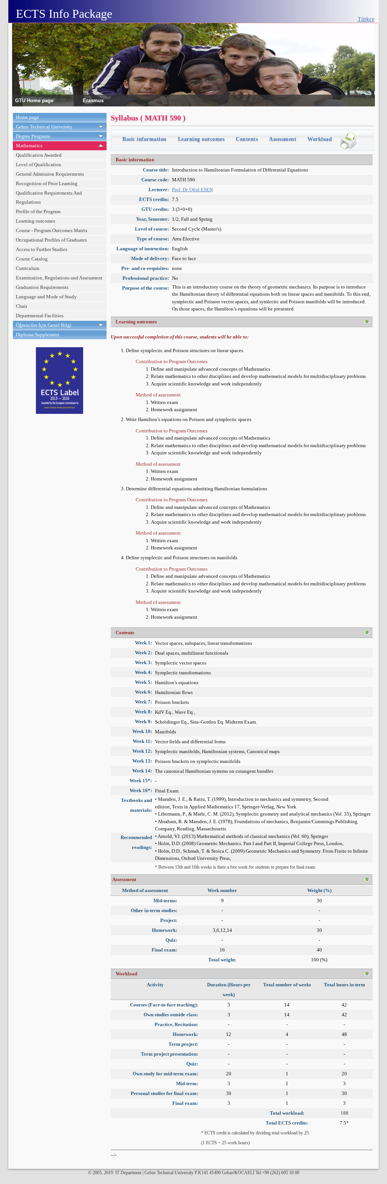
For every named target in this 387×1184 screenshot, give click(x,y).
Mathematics (29, 145)
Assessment (282, 139)
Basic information (144, 139)
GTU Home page (34, 100)
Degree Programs (33, 136)
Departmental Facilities (39, 315)
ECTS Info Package (64, 13)
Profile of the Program (38, 211)
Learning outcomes (35, 221)
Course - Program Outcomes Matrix (52, 230)
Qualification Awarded (39, 155)
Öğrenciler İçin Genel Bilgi (43, 325)
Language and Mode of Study (46, 297)
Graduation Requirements (42, 287)
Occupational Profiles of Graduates (51, 240)
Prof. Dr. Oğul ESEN (192, 189)
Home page (27, 117)
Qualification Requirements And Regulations (49, 197)
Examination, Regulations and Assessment (59, 278)
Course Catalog (32, 259)
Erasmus (93, 100)
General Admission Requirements (50, 174)
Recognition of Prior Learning (46, 183)
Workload (320, 139)
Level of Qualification (38, 164)
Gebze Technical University (44, 126)
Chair (21, 306)
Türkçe (366, 19)
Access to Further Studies (41, 249)
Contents (247, 139)
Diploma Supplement (37, 334)
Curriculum (27, 268)
